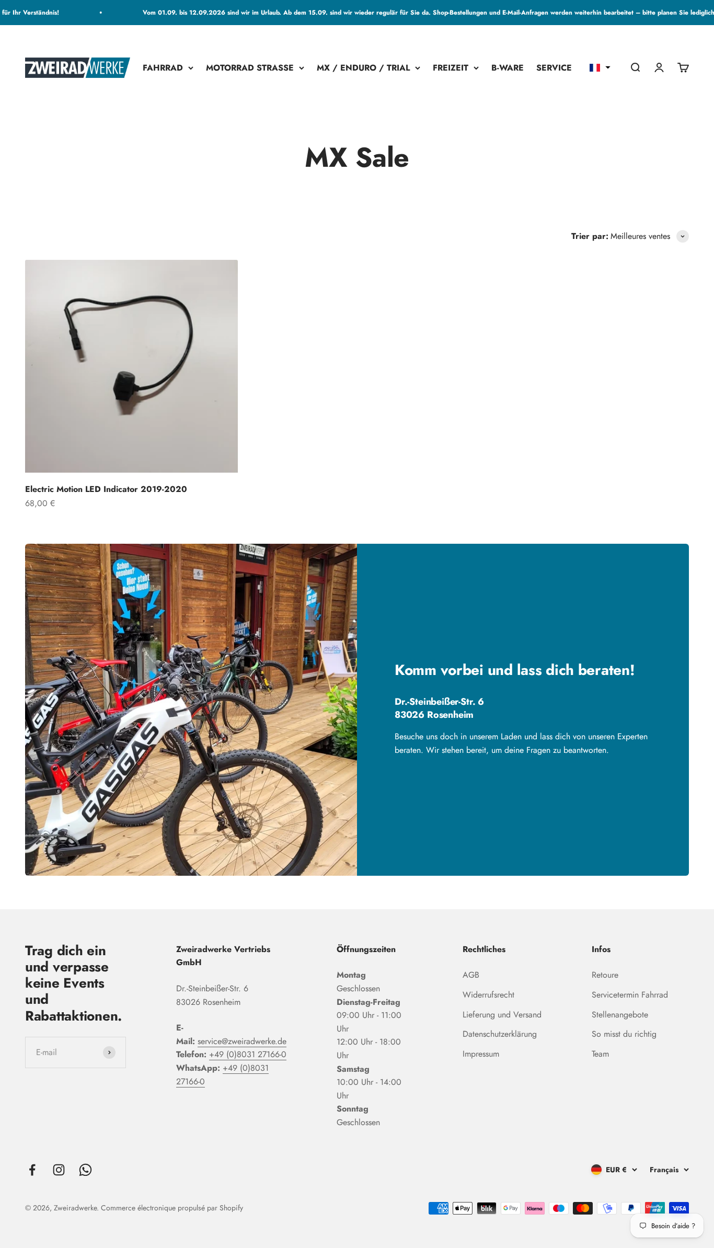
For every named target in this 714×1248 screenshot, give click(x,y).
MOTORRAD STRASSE (250, 68)
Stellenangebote (620, 1015)
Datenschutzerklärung (500, 1034)
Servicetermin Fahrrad (630, 995)
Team (600, 1054)
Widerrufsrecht (488, 995)
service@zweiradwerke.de (242, 1041)
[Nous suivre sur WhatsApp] (85, 1170)
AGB (471, 975)
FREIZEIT (450, 68)
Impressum (481, 1054)
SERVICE (554, 68)
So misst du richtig (624, 1034)
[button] (600, 68)
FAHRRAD (163, 68)
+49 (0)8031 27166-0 (247, 1054)
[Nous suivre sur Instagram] (59, 1170)
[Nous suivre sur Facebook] (32, 1170)
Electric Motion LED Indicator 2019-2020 (106, 489)
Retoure (605, 975)
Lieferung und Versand (502, 1015)
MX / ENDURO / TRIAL (363, 68)
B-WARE (507, 68)
